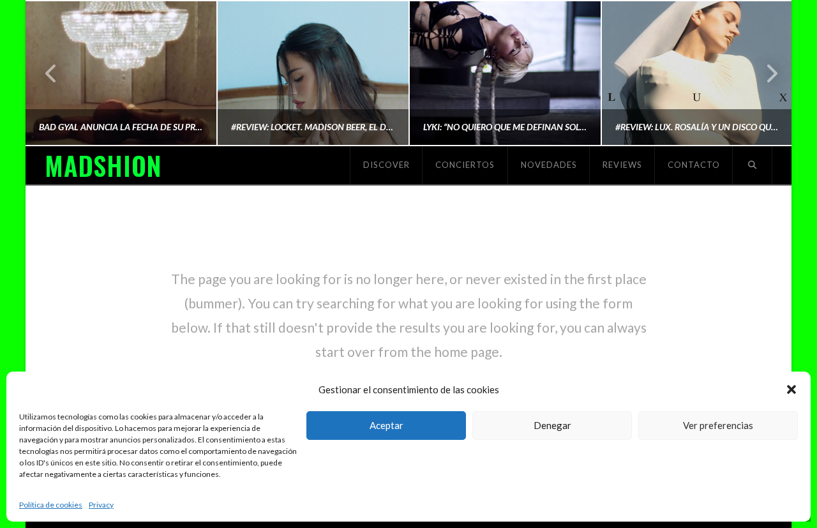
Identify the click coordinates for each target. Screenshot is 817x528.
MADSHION (103, 165)
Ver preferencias (718, 425)
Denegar (552, 425)
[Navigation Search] (752, 165)
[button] (791, 389)
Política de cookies (50, 504)
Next (764, 73)
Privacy (101, 504)
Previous (51, 73)
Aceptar (386, 425)
